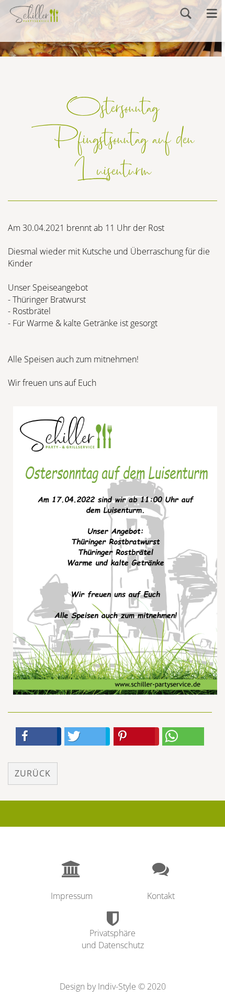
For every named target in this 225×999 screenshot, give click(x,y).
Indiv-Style (117, 986)
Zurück (33, 773)
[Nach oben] (196, 983)
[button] (36, 736)
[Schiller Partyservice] (34, 13)
